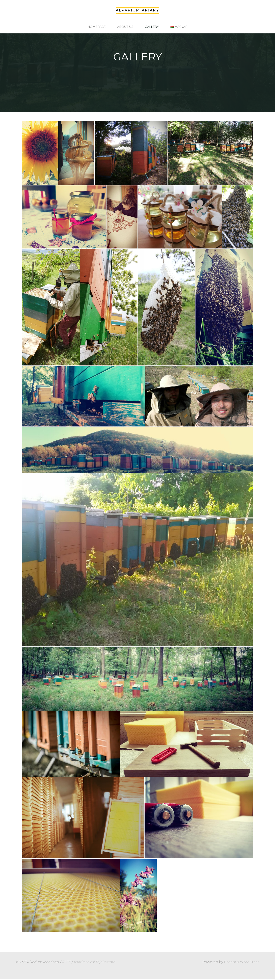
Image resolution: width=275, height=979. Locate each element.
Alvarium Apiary (137, 10)
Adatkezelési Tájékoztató (94, 962)
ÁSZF (66, 962)
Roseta (229, 962)
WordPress (249, 962)
